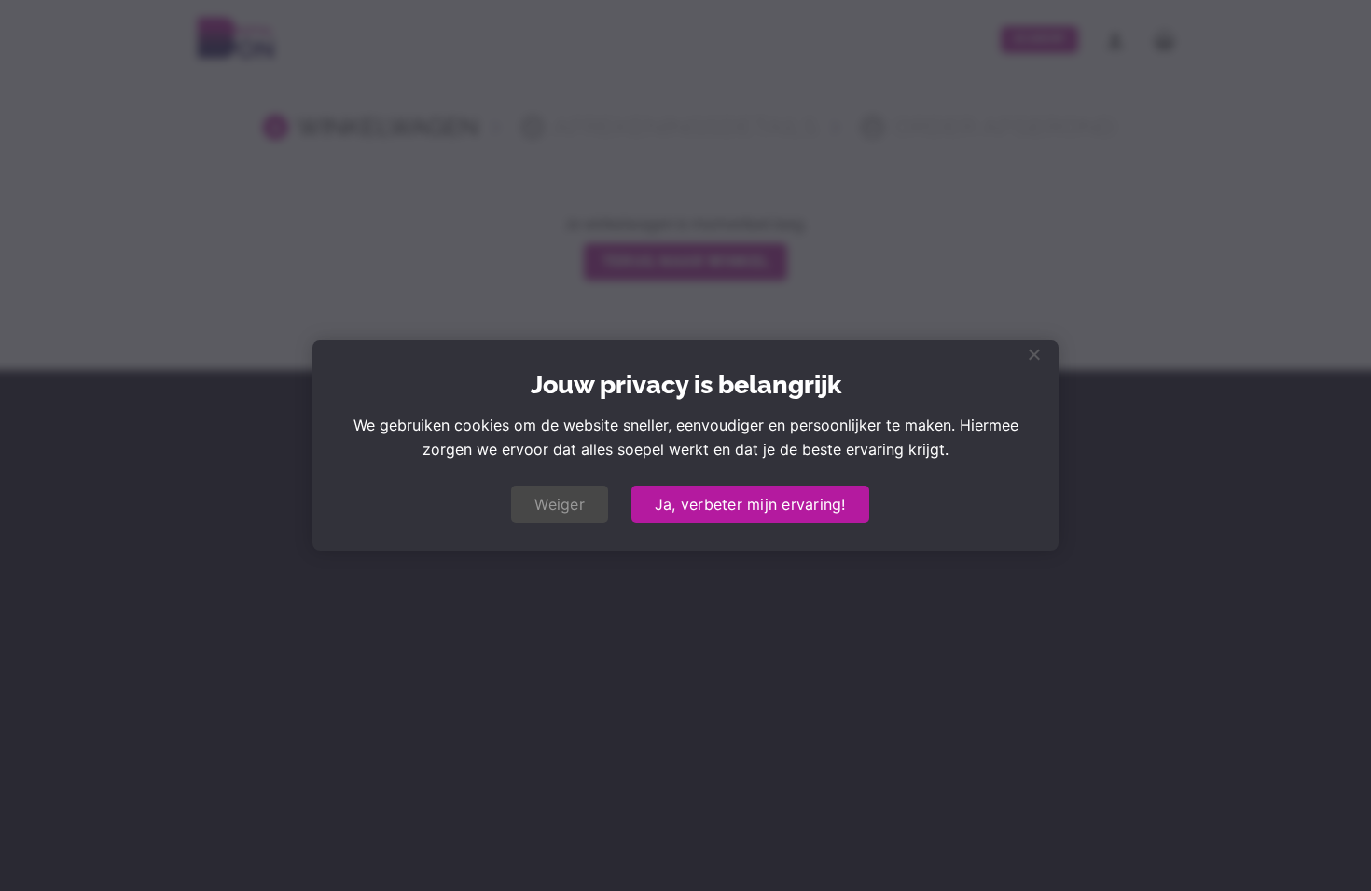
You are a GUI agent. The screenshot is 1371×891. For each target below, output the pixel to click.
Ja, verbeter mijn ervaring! (750, 504)
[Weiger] (1033, 360)
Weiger (559, 504)
